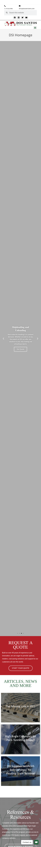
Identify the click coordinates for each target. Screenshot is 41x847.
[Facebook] (14, 17)
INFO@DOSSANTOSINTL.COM (26, 8)
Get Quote (20, 349)
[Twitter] (22, 17)
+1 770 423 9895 (8, 8)
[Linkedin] (18, 17)
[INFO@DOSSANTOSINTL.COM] (19, 6)
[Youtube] (26, 17)
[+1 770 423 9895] (5, 6)
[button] (35, 27)
